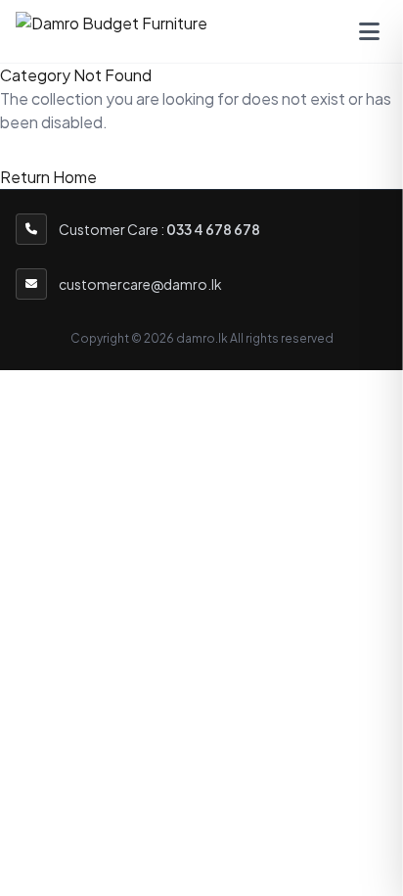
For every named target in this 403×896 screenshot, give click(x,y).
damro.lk (202, 338)
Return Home (48, 176)
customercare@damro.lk (140, 284)
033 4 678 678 (213, 229)
